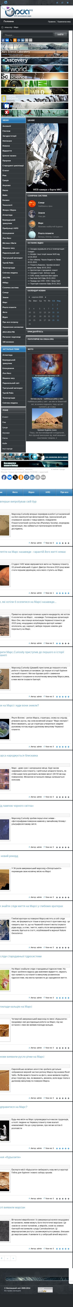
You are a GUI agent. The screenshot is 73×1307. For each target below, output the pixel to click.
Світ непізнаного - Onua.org (19, 11)
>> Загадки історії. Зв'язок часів (41, 273)
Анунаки (6, 433)
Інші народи (7, 449)
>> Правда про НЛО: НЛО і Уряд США (44, 281)
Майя (4, 443)
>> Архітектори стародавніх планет (43, 270)
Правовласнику (64, 22)
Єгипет (5, 417)
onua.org (8, 27)
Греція (5, 428)
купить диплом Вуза (42, 469)
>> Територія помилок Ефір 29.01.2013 (44, 284)
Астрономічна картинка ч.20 (47, 376)
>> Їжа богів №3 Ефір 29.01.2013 (41, 278)
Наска (5, 438)
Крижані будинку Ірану (47, 430)
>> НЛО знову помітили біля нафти (43, 276)
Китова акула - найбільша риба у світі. (47, 399)
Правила (52, 22)
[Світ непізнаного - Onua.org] (67, 3)
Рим (4, 422)
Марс (16, 27)
